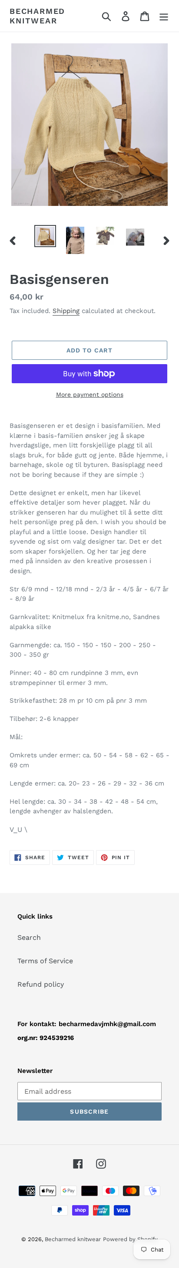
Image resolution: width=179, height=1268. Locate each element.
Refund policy (40, 984)
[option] (45, 236)
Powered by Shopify (130, 1239)
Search (29, 937)
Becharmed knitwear (37, 16)
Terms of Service (45, 961)
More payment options (89, 394)
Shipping (66, 311)
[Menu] (163, 16)
